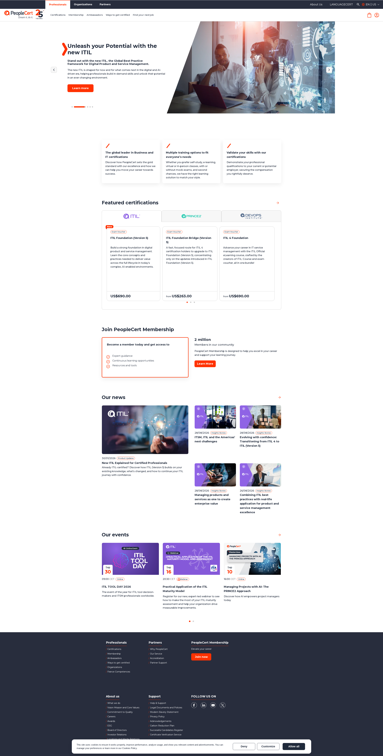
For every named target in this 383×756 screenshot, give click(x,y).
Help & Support (158, 703)
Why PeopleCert (159, 649)
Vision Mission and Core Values (123, 707)
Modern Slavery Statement (164, 712)
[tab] (132, 216)
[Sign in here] (376, 15)
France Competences (118, 671)
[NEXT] (329, 70)
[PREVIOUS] (54, 70)
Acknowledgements (160, 721)
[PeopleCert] (26, 15)
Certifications (114, 649)
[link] (277, 203)
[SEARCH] (358, 4)
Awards (111, 721)
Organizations (83, 4)
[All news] (279, 397)
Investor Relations (116, 734)
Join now (201, 657)
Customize (268, 746)
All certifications (263, 202)
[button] (72, 106)
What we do (113, 703)
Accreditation (157, 658)
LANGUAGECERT (341, 4)
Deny (244, 746)
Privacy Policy (157, 716)
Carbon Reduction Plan (162, 725)
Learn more (80, 84)
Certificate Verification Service (165, 734)
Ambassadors (114, 658)
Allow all (293, 746)
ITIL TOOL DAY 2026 (116, 586)
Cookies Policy (129, 748)
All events (268, 534)
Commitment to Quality (120, 712)
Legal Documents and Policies (166, 707)
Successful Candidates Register (166, 730)
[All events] (279, 535)
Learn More (205, 363)
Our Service (156, 653)
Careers (111, 716)
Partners (105, 4)
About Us (316, 4)
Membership (114, 653)
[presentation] (25, 266)
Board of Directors (117, 730)
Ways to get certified (118, 662)
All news (269, 397)
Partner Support (158, 662)
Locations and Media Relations (123, 739)
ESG (109, 725)
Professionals (57, 4)
